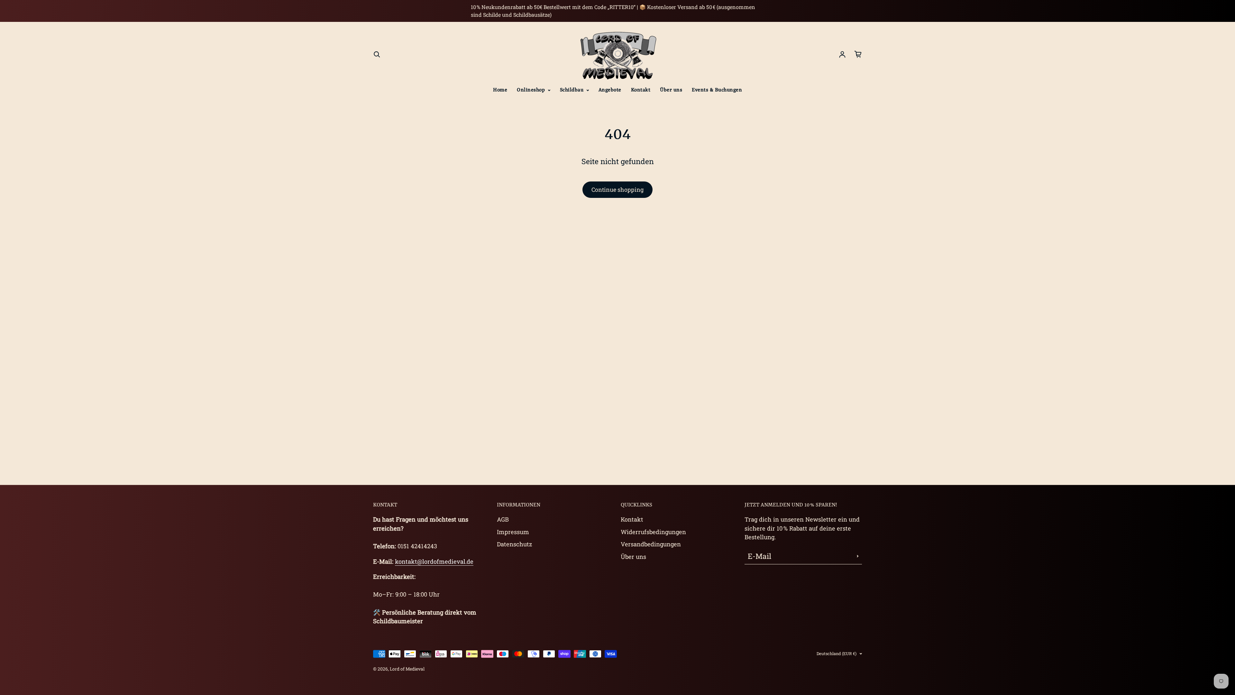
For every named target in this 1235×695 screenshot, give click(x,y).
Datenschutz (514, 544)
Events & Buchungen (717, 90)
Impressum (513, 532)
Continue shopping (617, 189)
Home (500, 90)
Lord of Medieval (407, 669)
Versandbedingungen (651, 544)
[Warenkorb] (858, 54)
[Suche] (377, 54)
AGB (503, 519)
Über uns (671, 90)
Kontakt (641, 90)
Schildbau (572, 90)
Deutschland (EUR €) (836, 653)
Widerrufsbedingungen (653, 532)
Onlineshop (531, 90)
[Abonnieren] (858, 556)
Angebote (610, 90)
